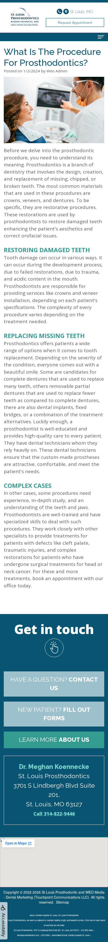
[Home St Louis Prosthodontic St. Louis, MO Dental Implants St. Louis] (25, 17)
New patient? (54, 714)
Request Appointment (75, 22)
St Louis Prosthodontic (59, 892)
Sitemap (62, 902)
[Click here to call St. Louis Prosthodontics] (60, 10)
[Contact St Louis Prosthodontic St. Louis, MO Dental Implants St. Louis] (54, 647)
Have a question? (54, 684)
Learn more (54, 739)
